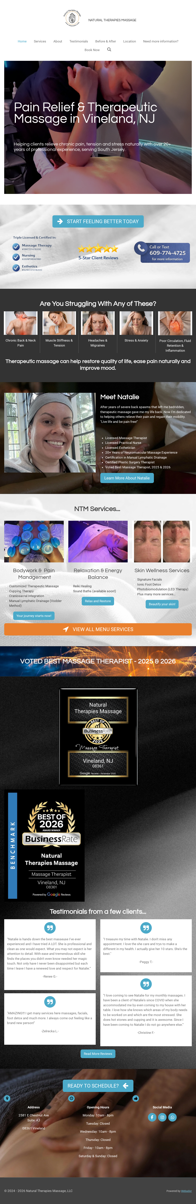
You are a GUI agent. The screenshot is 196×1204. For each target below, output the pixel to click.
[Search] (109, 49)
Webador (186, 1191)
